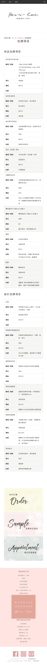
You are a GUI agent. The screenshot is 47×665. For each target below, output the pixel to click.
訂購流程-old (23, 636)
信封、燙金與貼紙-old (23, 590)
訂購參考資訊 (23, 593)
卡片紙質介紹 (23, 587)
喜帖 (23, 578)
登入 (10, 2)
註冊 (16, 2)
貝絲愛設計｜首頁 (23, 575)
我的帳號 (23, 624)
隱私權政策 (23, 642)
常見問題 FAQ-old (23, 627)
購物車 (4, 2)
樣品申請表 (23, 584)
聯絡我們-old (23, 633)
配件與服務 (23, 581)
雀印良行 (36, 661)
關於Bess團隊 (23, 630)
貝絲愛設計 (23, 15)
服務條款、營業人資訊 (23, 639)
